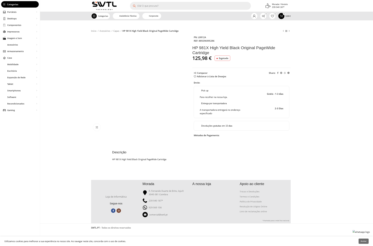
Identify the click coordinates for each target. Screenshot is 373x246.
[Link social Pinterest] (281, 73)
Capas (116, 30)
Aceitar (364, 241)
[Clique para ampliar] (97, 127)
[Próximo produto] (289, 31)
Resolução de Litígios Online (253, 206)
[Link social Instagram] (119, 210)
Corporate (153, 16)
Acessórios (105, 30)
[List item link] (166, 214)
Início (94, 30)
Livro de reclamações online (253, 211)
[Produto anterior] (283, 31)
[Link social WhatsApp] (285, 73)
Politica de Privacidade (251, 201)
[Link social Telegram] (288, 73)
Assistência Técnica (128, 16)
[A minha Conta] (254, 16)
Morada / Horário (280, 4)
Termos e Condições (249, 196)
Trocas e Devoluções (249, 191)
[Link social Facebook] (277, 73)
